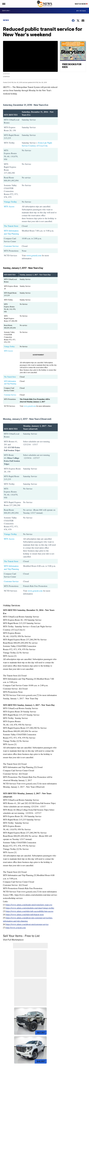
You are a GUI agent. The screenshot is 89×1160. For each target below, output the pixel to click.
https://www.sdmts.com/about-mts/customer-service (27, 924)
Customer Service (11, 246)
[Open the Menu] (4, 4)
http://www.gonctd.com (16, 927)
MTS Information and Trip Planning (10, 382)
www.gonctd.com (33, 255)
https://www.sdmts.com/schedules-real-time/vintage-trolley (30, 908)
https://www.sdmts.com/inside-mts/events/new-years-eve (29, 904)
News (6, 20)
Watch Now (80, 4)
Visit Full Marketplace (13, 939)
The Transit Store (11, 226)
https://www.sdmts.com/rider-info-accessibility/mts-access (29, 911)
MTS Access (9, 206)
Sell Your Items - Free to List (21, 936)
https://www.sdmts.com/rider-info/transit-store (25, 914)
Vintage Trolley (10, 201)
